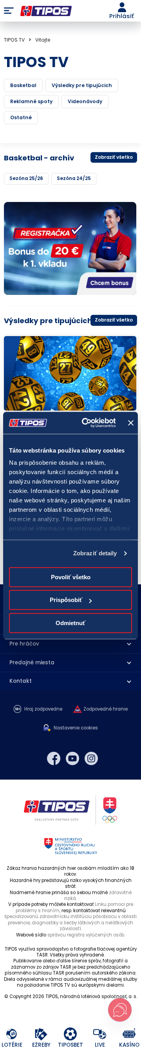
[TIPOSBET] (71, 1034)
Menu (9, 11)
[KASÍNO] (129, 1034)
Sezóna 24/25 (74, 178)
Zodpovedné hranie (105, 709)
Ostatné (21, 117)
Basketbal (23, 85)
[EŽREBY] (41, 1034)
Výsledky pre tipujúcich (82, 85)
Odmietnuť (70, 623)
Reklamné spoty (31, 101)
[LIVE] (100, 1034)
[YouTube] (72, 758)
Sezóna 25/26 (26, 178)
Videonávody (85, 101)
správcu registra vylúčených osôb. (86, 935)
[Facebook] (53, 758)
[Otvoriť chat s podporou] (120, 1010)
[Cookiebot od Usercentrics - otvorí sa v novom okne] (86, 423)
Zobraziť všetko (114, 157)
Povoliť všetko (70, 577)
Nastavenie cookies (76, 728)
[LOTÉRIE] (12, 1034)
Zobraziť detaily (95, 553)
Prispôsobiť (66, 599)
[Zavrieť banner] (131, 422)
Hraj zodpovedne (43, 709)
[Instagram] (91, 758)
